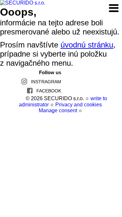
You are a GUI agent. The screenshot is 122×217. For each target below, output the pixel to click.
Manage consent (58, 110)
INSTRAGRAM (46, 81)
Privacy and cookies (78, 104)
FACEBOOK (48, 90)
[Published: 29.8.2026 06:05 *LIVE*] (21, 98)
